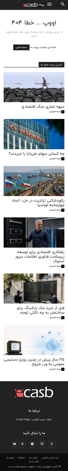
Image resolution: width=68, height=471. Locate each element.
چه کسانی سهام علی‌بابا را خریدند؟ (36, 154)
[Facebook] (51, 444)
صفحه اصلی (21, 47)
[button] (63, 5)
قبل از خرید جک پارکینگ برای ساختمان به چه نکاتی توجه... (40, 310)
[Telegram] (32, 444)
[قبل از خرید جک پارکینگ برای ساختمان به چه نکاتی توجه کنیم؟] (34, 288)
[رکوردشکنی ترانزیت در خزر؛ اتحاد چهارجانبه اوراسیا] (34, 181)
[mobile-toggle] (49, 5)
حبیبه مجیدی (55, 111)
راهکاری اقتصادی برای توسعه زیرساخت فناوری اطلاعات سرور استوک (39, 256)
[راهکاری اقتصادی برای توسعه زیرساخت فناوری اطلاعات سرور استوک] (34, 232)
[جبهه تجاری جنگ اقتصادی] (34, 87)
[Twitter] (22, 444)
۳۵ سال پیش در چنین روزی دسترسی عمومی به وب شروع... (34, 362)
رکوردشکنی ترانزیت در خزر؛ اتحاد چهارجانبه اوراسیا (38, 203)
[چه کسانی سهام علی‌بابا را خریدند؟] (34, 134)
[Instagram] (42, 444)
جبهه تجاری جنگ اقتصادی (43, 107)
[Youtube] (14, 444)
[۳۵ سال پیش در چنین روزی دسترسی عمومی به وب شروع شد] (34, 340)
